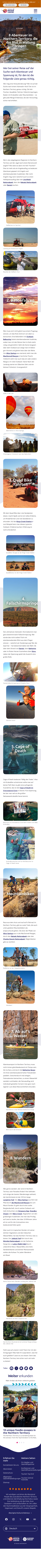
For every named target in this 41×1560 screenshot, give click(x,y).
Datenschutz (8, 1473)
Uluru (34, 651)
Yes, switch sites (10, 5)
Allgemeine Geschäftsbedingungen (12, 1478)
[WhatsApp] (26, 1368)
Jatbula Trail (16, 1238)
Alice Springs (11, 353)
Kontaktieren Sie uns (11, 1465)
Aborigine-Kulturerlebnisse (19, 1513)
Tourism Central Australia (27, 1479)
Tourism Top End (27, 1474)
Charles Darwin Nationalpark (14, 939)
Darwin (9, 185)
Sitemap (6, 1482)
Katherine (32, 649)
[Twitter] (20, 1519)
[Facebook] (11, 1368)
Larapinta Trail (8, 1200)
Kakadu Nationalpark (28, 182)
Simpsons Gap (23, 1211)
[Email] (31, 1368)
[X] (16, 1368)
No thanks (23, 5)
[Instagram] (13, 1519)
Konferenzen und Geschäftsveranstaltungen (31, 1469)
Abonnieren (7, 1469)
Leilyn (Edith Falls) (20, 1244)
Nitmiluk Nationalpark (11, 1241)
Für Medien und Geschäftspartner (27, 1463)
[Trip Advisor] (34, 1519)
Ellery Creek (17, 1214)
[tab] (17, 1442)
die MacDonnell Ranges (20, 1203)
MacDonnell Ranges (10, 356)
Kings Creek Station (24, 521)
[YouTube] (27, 1519)
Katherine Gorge (29, 1070)
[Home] (7, 10)
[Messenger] (21, 1368)
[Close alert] (39, 2)
